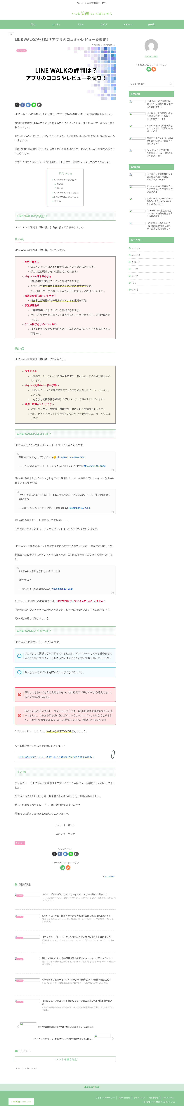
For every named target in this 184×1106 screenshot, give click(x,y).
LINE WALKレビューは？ (66, 197)
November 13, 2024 (62, 588)
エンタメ (21, 843)
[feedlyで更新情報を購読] (62, 867)
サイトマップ (139, 1098)
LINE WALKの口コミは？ (66, 192)
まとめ (57, 201)
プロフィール (168, 1098)
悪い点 (60, 188)
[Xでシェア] (17, 105)
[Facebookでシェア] (22, 105)
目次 (61, 173)
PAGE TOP (93, 1087)
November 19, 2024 (79, 508)
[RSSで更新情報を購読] (68, 867)
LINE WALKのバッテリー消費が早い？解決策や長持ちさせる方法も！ (56, 757)
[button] (39, 105)
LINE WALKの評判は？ (65, 179)
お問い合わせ (124, 1098)
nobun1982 (151, 56)
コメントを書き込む (65, 1059)
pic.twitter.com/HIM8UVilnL (71, 457)
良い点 (60, 184)
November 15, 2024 (94, 466)
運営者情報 (153, 1098)
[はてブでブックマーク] (28, 105)
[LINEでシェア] (33, 105)
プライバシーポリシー (105, 1098)
